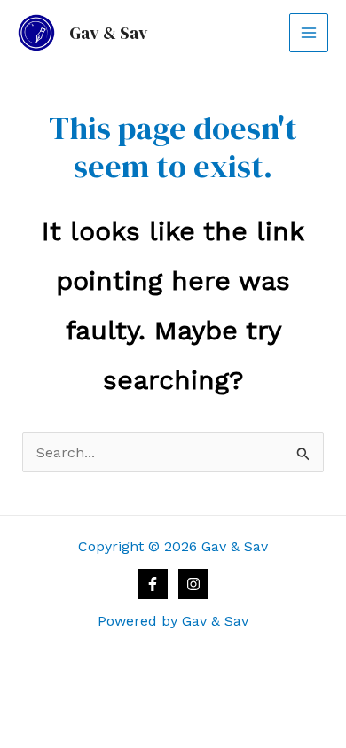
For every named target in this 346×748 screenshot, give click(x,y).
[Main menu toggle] (308, 32)
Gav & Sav (108, 32)
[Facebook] (153, 584)
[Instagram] (193, 584)
